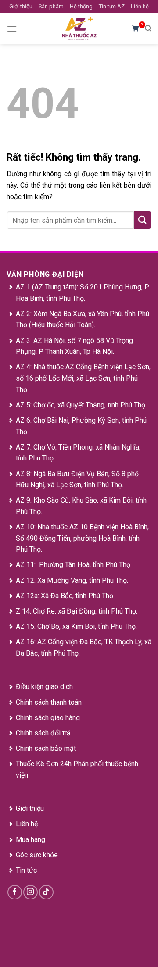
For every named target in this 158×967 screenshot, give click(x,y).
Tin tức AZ (112, 6)
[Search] (148, 28)
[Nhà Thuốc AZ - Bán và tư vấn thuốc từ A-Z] (79, 28)
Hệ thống (81, 6)
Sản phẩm (51, 6)
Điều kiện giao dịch (44, 686)
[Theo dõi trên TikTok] (46, 892)
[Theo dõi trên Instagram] (30, 892)
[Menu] (12, 28)
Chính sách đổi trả (43, 733)
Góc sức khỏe (37, 855)
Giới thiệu (20, 6)
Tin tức (26, 870)
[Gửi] (142, 219)
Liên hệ (140, 6)
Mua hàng (30, 839)
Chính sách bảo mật (46, 748)
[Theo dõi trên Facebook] (14, 892)
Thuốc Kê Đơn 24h (44, 764)
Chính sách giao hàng (48, 718)
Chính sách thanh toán (49, 702)
